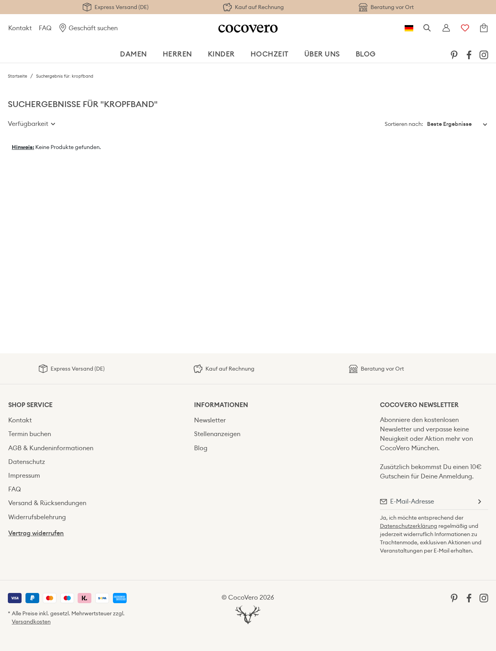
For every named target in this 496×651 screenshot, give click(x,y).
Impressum (24, 475)
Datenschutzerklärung (408, 525)
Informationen (221, 405)
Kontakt (20, 28)
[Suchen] (427, 28)
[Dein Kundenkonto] (446, 28)
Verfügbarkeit (29, 124)
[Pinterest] (454, 54)
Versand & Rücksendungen (47, 503)
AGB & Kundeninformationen (50, 448)
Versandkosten (31, 621)
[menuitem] (454, 54)
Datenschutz (26, 462)
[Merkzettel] (465, 28)
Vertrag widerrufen (36, 533)
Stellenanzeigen (217, 434)
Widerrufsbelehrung (37, 517)
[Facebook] (469, 54)
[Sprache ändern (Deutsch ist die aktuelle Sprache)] (409, 28)
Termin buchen (29, 434)
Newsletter (210, 420)
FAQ (45, 28)
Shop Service (30, 405)
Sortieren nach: (404, 123)
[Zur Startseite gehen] (248, 28)
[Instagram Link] (484, 54)
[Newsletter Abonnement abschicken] (479, 501)
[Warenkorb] (483, 28)
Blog (200, 448)
